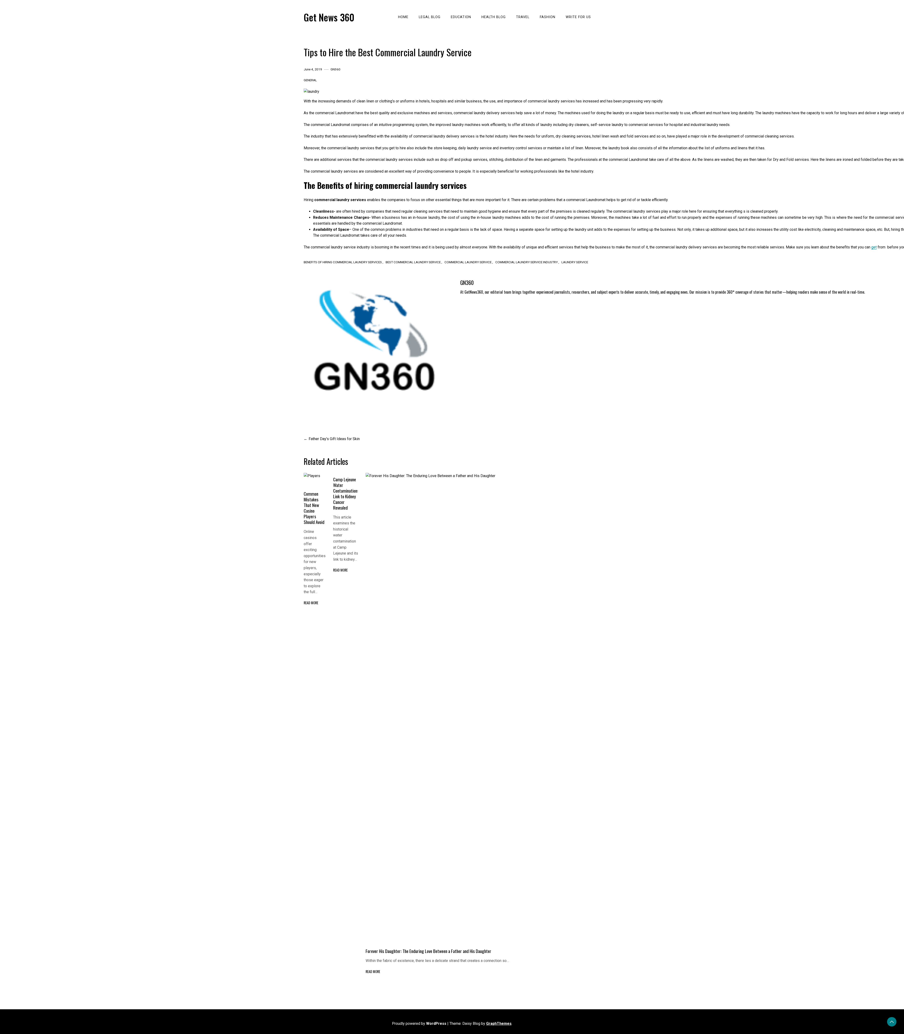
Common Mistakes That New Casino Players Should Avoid (314, 507)
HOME (403, 17)
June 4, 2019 (313, 69)
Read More (311, 602)
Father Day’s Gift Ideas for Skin (334, 439)
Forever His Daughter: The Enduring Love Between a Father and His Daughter (428, 951)
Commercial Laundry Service (468, 262)
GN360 (335, 69)
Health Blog (493, 17)
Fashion (547, 17)
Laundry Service (574, 262)
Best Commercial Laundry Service (413, 262)
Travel (522, 17)
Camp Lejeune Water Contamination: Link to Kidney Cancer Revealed (345, 493)
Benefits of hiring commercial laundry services (343, 262)
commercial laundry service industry (526, 262)
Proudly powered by (419, 1023)
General (310, 80)
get (874, 247)
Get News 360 (329, 17)
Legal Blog (429, 17)
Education (461, 17)
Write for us (578, 17)
